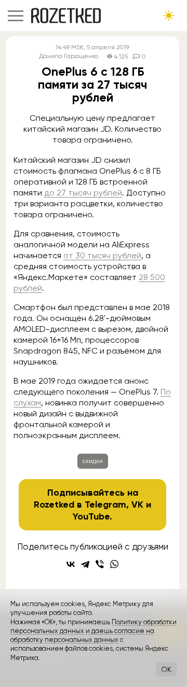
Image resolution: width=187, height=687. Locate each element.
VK (137, 504)
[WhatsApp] (114, 564)
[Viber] (100, 564)
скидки (93, 461)
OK (166, 669)
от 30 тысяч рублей (102, 255)
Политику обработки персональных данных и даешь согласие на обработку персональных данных (93, 631)
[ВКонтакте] (70, 564)
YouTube (91, 516)
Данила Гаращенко (68, 56)
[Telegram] (85, 564)
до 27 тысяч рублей (83, 193)
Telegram (105, 504)
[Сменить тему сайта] (168, 15)
